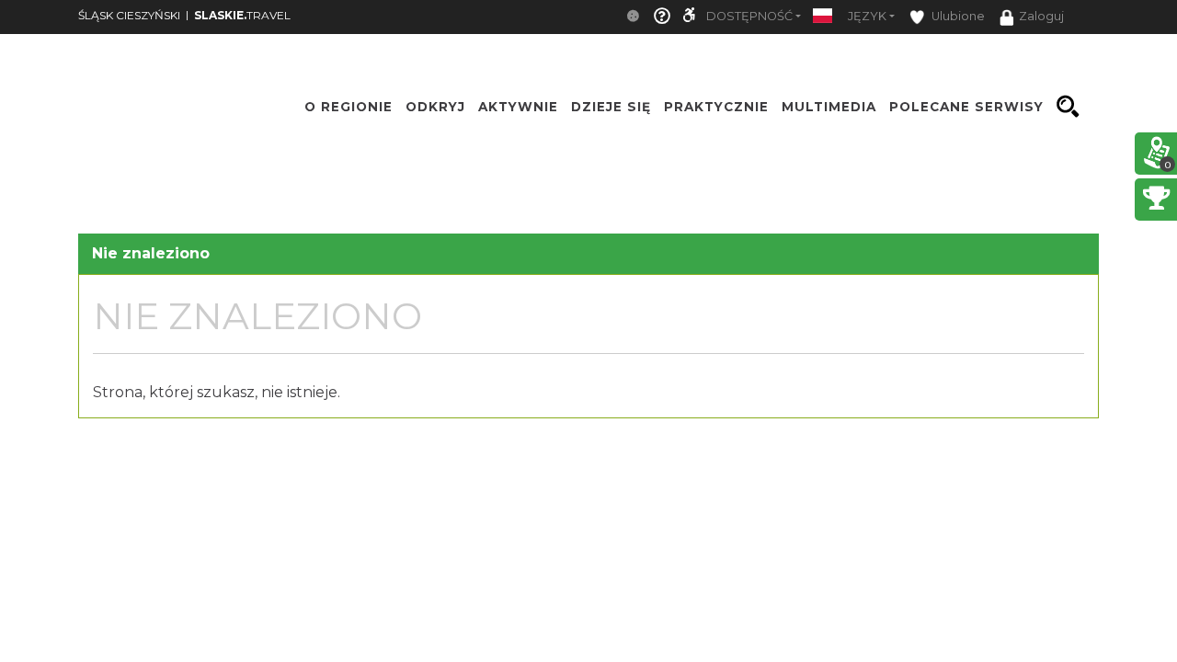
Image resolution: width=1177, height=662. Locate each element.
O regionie (348, 106)
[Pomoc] (662, 17)
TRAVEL (242, 15)
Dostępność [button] (749, 16)
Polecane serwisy (966, 106)
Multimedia (829, 106)
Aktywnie (518, 106)
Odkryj (435, 106)
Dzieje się (611, 106)
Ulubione (957, 16)
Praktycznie (716, 106)
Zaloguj (1041, 16)
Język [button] (867, 16)
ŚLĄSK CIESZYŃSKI (129, 15)
